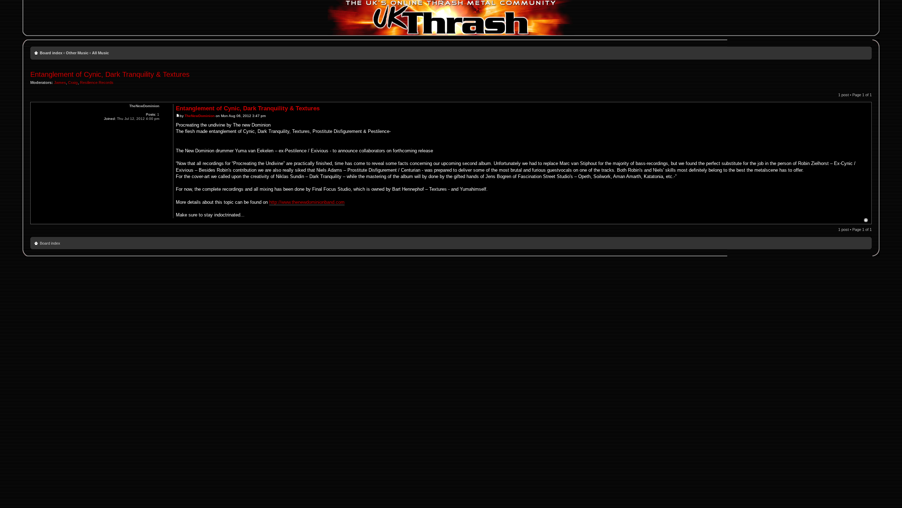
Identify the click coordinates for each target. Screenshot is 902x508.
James (60, 82)
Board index (51, 53)
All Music (100, 53)
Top (866, 220)
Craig (73, 82)
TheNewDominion (200, 116)
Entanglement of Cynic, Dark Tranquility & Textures (110, 74)
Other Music (77, 53)
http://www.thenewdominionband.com (307, 202)
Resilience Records (96, 82)
